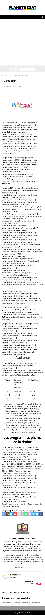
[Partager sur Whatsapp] (26, 514)
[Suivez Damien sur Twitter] (25, 568)
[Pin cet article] (15, 514)
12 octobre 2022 (9, 86)
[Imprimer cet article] (22, 514)
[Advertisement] (22, 42)
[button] (42, 17)
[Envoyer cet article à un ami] (19, 514)
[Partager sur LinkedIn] (11, 514)
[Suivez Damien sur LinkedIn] (28, 568)
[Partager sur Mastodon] (30, 514)
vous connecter (15, 603)
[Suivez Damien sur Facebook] (18, 568)
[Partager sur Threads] (41, 514)
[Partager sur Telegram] (33, 514)
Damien (19, 86)
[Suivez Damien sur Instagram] (21, 568)
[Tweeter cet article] (7, 514)
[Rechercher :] (22, 69)
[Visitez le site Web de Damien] (16, 568)
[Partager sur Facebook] (4, 514)
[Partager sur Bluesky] (37, 514)
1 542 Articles (30, 538)
